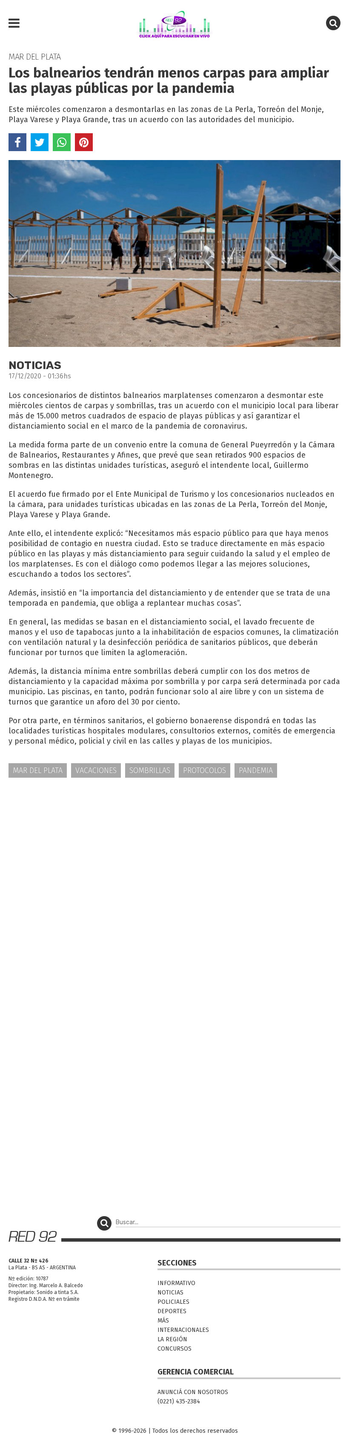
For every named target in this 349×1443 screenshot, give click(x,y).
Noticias (170, 1292)
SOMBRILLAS (149, 770)
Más (163, 1320)
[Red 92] (174, 23)
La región (172, 1339)
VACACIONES (96, 770)
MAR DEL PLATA (38, 770)
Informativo (176, 1283)
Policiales (173, 1302)
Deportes (171, 1311)
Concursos (174, 1348)
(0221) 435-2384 (178, 1401)
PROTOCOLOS (204, 770)
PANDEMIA (256, 770)
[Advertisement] (174, 850)
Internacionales (183, 1330)
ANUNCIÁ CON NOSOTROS (192, 1392)
